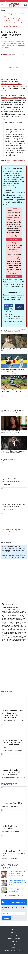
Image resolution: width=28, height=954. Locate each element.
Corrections (14, 948)
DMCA (14, 945)
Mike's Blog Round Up (12, 803)
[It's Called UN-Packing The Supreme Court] (14, 520)
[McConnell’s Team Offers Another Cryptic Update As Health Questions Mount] (14, 731)
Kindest (8, 311)
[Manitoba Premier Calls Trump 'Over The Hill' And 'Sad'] (14, 842)
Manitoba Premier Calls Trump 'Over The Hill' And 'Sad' (13, 853)
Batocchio (5, 806)
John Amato (7, 54)
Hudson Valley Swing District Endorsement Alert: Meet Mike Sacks (18, 882)
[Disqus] (14, 621)
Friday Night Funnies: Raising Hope (11, 827)
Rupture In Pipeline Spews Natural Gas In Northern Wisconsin (11, 772)
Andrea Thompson (7, 720)
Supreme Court (12, 160)
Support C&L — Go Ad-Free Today (14, 1)
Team (14, 929)
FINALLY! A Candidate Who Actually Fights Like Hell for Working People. (16, 890)
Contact (14, 935)
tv (12, 162)
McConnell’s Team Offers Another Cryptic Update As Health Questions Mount (13, 743)
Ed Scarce (4, 858)
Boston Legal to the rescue (10, 86)
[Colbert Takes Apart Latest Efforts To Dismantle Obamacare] (14, 495)
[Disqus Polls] (14, 580)
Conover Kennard (7, 750)
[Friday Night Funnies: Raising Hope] (14, 816)
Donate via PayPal (19, 307)
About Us (14, 932)
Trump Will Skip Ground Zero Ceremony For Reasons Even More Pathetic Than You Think (13, 714)
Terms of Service (20, 556)
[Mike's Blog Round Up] (14, 794)
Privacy (14, 942)
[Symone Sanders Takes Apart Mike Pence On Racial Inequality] (14, 469)
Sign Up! (7, 918)
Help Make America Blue (14, 895)
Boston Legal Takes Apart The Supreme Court (11, 35)
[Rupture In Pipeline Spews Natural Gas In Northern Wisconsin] (14, 760)
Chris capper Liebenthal (8, 777)
